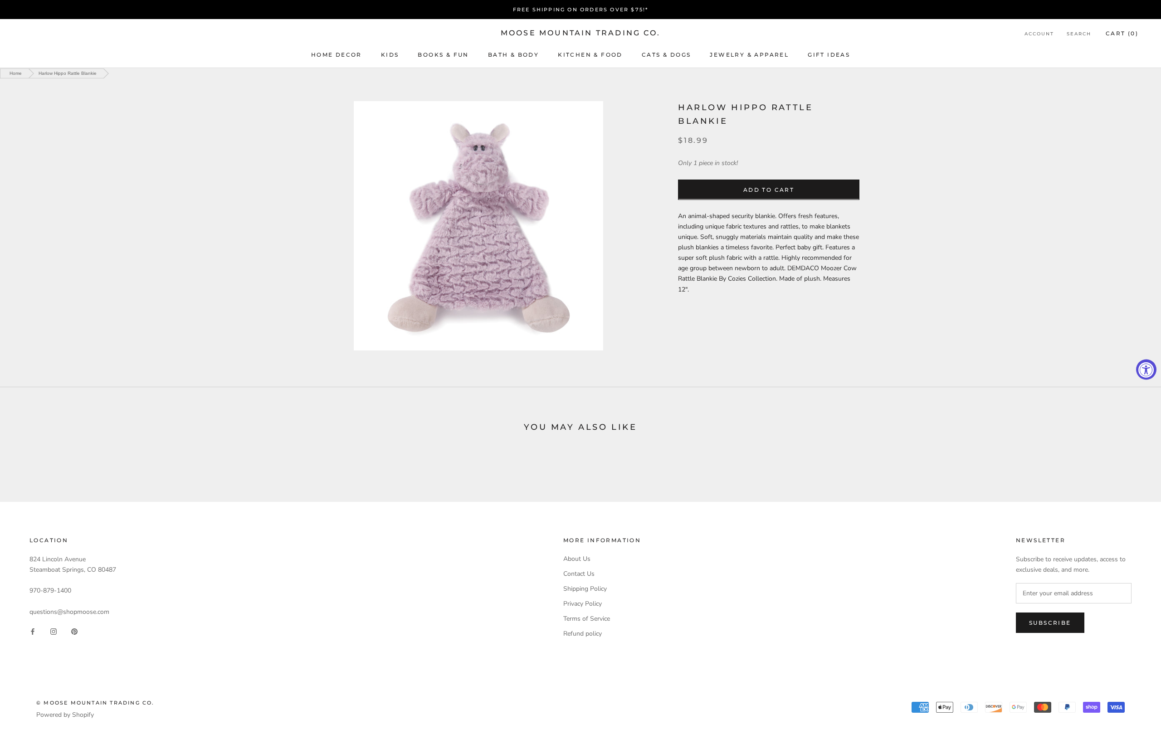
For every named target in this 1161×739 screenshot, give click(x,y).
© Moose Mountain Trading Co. (95, 703)
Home (16, 73)
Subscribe (1050, 622)
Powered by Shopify (65, 714)
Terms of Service (586, 618)
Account (1039, 34)
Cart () (1122, 33)
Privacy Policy (582, 603)
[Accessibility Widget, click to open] (1146, 370)
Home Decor (336, 54)
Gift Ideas (829, 54)
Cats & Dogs (666, 54)
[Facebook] (32, 631)
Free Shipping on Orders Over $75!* (581, 9)
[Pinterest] (74, 631)
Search (1079, 34)
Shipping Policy (585, 588)
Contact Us (579, 573)
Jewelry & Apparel (749, 54)
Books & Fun (443, 54)
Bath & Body (513, 54)
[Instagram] (53, 631)
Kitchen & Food (590, 54)
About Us (576, 558)
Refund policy (582, 633)
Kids (390, 54)
